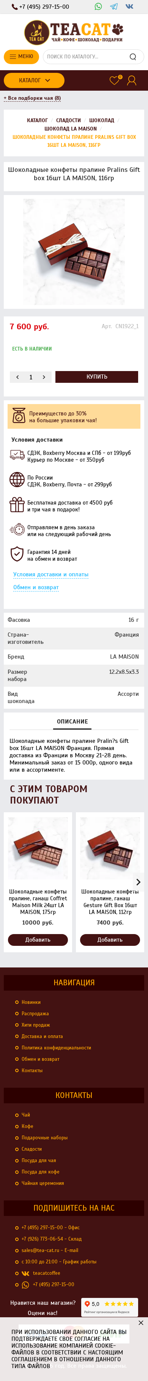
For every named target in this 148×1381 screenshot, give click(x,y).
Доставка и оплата (42, 1036)
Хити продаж (36, 1025)
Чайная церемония (43, 1183)
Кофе (27, 1126)
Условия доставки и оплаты (50, 574)
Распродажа (35, 1014)
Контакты (32, 1071)
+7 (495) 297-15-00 (53, 1285)
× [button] (141, 1322)
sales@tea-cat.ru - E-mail (50, 1250)
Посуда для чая (39, 1161)
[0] (114, 80)
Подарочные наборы (45, 1138)
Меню (25, 56)
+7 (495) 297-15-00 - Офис (51, 1228)
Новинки (31, 1002)
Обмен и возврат (36, 587)
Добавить (37, 940)
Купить (97, 377)
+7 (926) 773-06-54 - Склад (52, 1239)
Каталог (30, 80)
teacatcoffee (46, 1273)
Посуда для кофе (41, 1172)
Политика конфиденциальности (56, 1048)
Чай (26, 1115)
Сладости (32, 1149)
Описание (72, 721)
